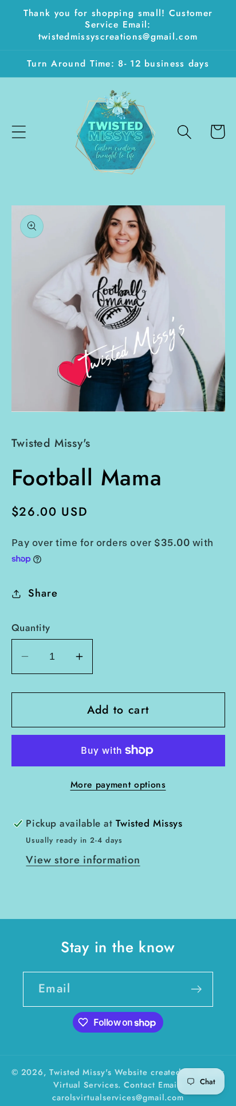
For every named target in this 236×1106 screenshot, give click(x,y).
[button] (18, 131)
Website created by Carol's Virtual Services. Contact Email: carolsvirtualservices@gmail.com (138, 1084)
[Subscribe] (196, 989)
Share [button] (42, 593)
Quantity (30, 627)
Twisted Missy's (82, 1072)
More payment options (118, 784)
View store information (83, 859)
